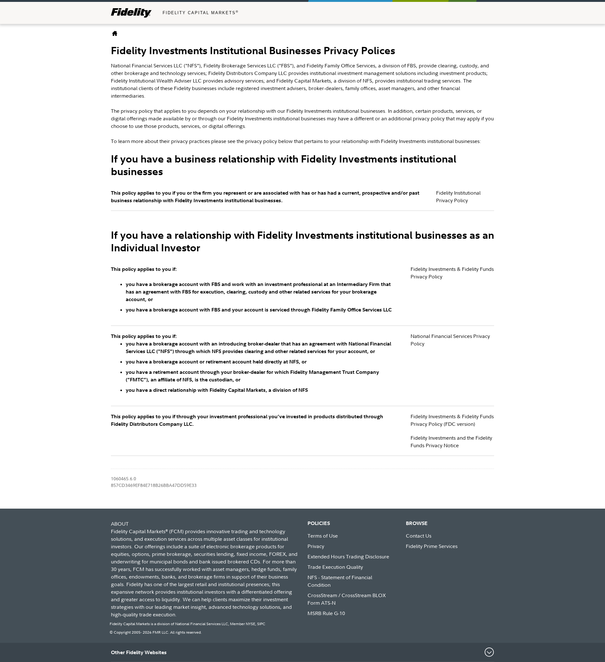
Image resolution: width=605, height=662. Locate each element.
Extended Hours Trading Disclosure (348, 556)
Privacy (316, 546)
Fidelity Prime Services (432, 546)
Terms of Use (323, 535)
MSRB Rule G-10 (326, 613)
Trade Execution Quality (335, 566)
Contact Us (418, 535)
